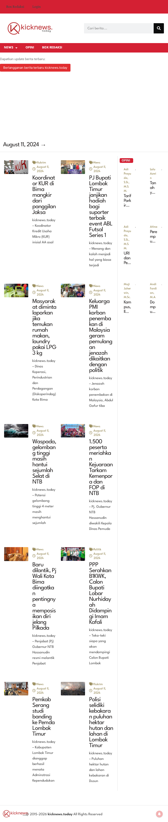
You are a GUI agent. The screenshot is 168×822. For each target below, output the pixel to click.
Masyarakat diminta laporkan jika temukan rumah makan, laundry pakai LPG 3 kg (44, 327)
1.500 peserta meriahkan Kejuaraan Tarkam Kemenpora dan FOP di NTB (101, 467)
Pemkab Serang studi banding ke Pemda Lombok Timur (43, 717)
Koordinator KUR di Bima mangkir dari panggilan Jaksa (44, 195)
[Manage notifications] (159, 814)
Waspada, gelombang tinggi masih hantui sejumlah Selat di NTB (44, 462)
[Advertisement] (84, 107)
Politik (97, 549)
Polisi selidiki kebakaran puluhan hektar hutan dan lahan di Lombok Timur (101, 723)
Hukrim (41, 162)
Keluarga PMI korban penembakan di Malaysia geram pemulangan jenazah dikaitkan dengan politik (100, 336)
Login (36, 7)
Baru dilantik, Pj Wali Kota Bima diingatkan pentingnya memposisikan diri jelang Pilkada (44, 596)
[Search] (159, 28)
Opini (30, 47)
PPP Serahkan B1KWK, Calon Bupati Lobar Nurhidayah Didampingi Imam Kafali (100, 593)
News (8, 47)
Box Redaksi (15, 7)
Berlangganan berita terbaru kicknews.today (35, 68)
